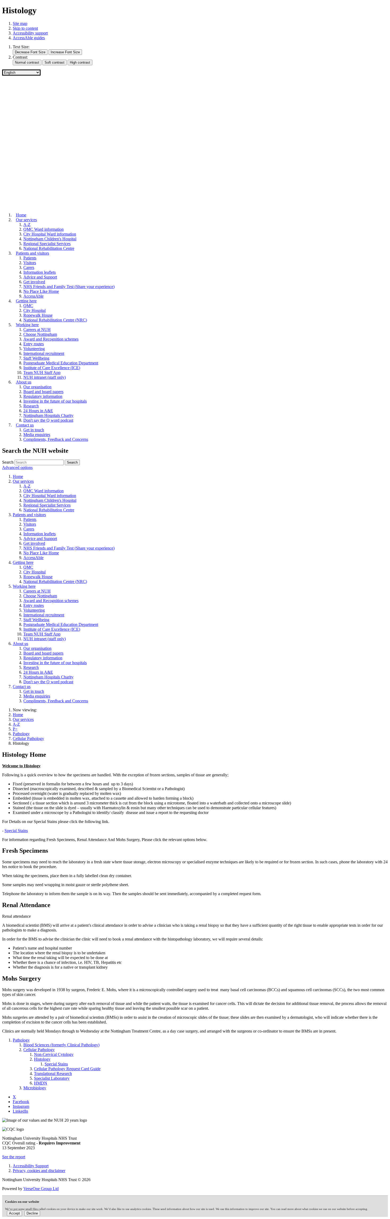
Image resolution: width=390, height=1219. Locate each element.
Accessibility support (30, 33)
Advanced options (17, 467)
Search (8, 462)
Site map (20, 23)
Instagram (21, 1106)
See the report (13, 1157)
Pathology (21, 734)
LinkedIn (20, 1111)
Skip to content (25, 28)
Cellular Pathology (28, 738)
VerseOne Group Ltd (41, 1188)
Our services (23, 719)
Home (18, 714)
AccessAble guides (29, 38)
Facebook (21, 1101)
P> (15, 729)
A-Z (16, 724)
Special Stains (16, 830)
